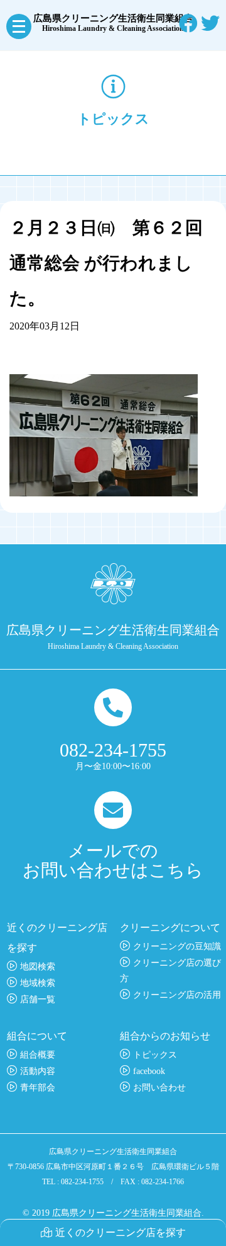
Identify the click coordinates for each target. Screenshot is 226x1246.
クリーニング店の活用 (177, 995)
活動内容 (37, 1071)
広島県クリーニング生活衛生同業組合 (113, 23)
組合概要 (37, 1055)
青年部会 (37, 1087)
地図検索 (37, 966)
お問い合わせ (159, 1087)
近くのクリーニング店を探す (120, 1232)
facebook (149, 1071)
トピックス (155, 1055)
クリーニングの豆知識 (177, 946)
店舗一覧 (37, 999)
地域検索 (37, 983)
